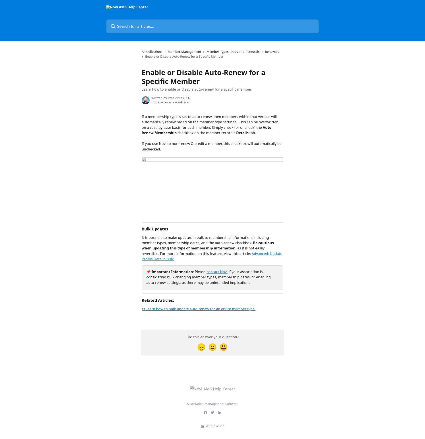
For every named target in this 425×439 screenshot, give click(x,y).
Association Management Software (212, 404)
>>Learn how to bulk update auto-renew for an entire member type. (198, 308)
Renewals (272, 51)
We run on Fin (215, 426)
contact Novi (217, 271)
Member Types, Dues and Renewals (233, 51)
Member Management (184, 51)
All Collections (152, 51)
